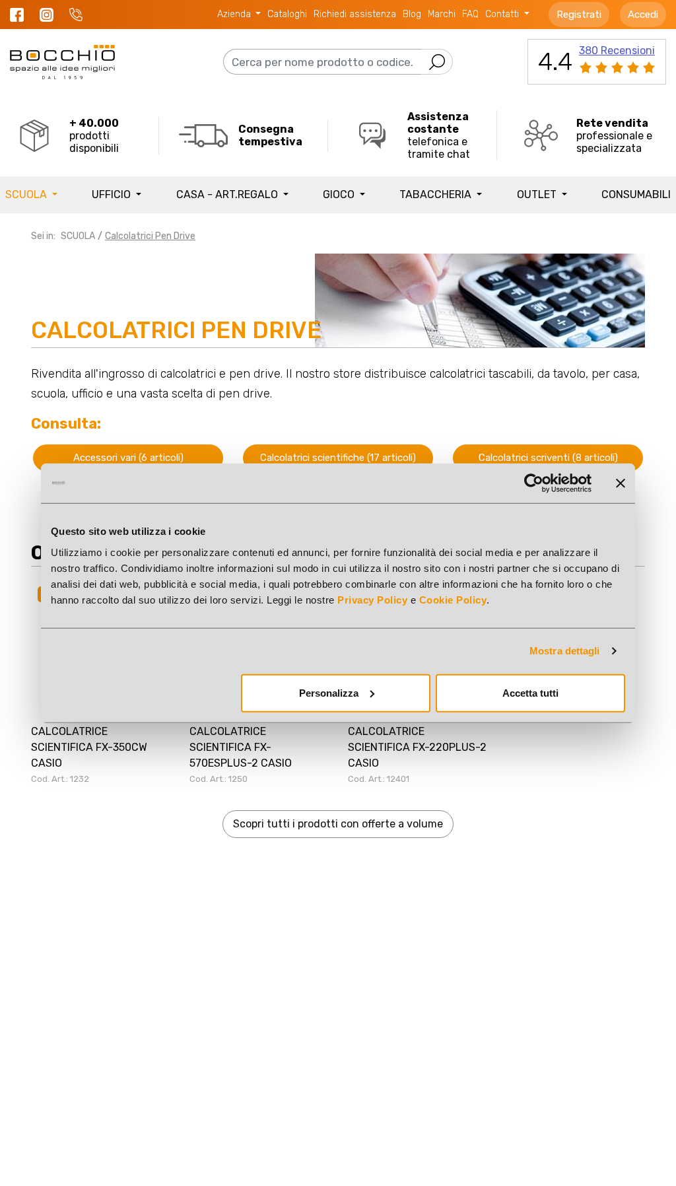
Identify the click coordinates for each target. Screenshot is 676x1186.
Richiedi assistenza (355, 14)
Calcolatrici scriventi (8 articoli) (548, 458)
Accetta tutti (530, 692)
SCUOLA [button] (27, 194)
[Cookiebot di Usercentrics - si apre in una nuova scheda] (534, 483)
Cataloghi (287, 14)
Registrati (579, 14)
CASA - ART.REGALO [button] (228, 194)
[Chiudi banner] (620, 483)
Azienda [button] (235, 14)
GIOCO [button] (340, 194)
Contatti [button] (503, 14)
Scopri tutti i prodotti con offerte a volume (338, 824)
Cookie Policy (453, 599)
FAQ (470, 14)
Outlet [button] (538, 194)
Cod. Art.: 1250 (218, 779)
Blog (412, 14)
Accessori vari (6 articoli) (128, 458)
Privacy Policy (372, 599)
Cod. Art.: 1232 (60, 779)
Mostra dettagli (564, 650)
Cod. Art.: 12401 (378, 779)
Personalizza (328, 692)
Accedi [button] (643, 14)
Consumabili (636, 194)
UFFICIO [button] (112, 194)
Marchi (442, 14)
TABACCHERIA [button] (436, 194)
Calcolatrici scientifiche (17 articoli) (338, 458)
